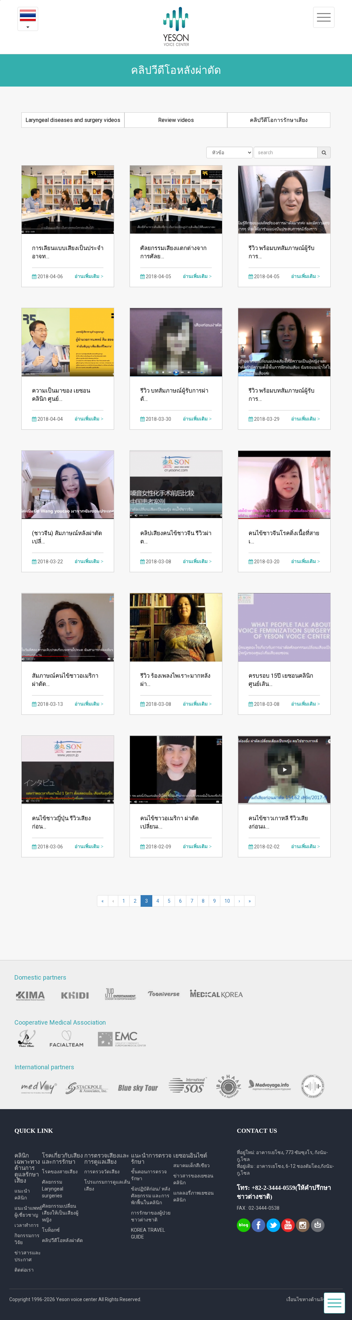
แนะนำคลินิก (22, 1194)
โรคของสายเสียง (60, 1171)
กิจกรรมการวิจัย (27, 1239)
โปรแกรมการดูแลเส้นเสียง (107, 1185)
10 (227, 901)
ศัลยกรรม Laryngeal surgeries (52, 1188)
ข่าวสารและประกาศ (27, 1256)
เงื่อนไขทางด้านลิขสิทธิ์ (311, 1299)
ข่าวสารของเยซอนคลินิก (193, 1179)
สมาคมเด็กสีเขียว (191, 1165)
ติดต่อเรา (24, 1270)
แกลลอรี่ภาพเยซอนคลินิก (193, 1196)
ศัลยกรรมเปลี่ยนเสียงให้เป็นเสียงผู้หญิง (60, 1212)
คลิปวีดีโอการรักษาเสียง (279, 120)
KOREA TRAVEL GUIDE (148, 1233)
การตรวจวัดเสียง (102, 1171)
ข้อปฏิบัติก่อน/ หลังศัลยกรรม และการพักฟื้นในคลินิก (150, 1195)
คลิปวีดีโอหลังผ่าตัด (62, 1240)
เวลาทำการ (26, 1225)
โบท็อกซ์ (51, 1230)
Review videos (176, 120)
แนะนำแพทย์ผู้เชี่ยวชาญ (28, 1211)
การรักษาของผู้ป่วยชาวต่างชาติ (150, 1216)
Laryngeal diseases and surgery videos (72, 120)
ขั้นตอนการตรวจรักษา (149, 1175)
